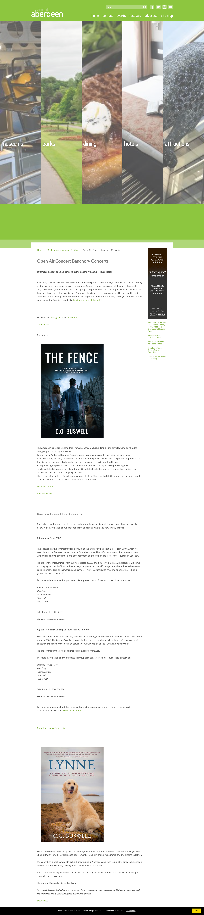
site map (167, 16)
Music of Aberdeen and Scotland (63, 250)
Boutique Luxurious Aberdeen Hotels (156, 343)
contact (107, 16)
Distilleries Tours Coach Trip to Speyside (155, 350)
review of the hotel (71, 710)
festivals (135, 16)
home (95, 16)
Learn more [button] (130, 911)
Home (40, 250)
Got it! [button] (196, 911)
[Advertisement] (102, 221)
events (121, 16)
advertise (150, 16)
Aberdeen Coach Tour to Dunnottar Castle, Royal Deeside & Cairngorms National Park (157, 327)
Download (42, 900)
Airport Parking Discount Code (154, 336)
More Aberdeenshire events (51, 728)
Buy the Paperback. (46, 493)
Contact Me (43, 324)
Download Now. (45, 486)
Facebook (72, 317)
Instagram (55, 317)
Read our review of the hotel (87, 299)
